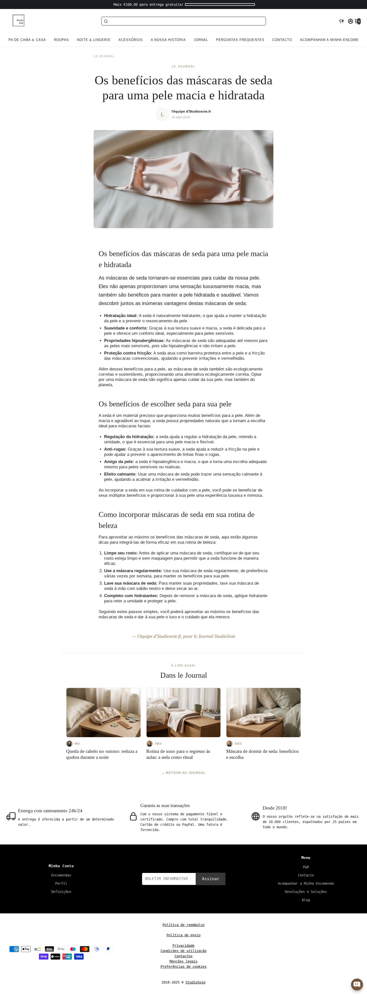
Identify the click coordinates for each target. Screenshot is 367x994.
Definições (61, 892)
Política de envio (183, 935)
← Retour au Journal (184, 773)
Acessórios (131, 40)
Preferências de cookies (183, 967)
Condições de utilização (183, 951)
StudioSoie (195, 982)
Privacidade (183, 946)
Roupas (61, 40)
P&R (306, 867)
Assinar (210, 878)
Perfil (61, 883)
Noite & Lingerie (94, 40)
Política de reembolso (183, 925)
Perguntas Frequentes (240, 40)
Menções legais (183, 961)
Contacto (282, 40)
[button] (341, 21)
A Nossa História (168, 40)
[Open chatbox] (357, 985)
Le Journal (104, 56)
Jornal (201, 40)
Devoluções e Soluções (306, 892)
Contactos (183, 956)
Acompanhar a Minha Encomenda (306, 883)
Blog (306, 900)
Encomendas (61, 875)
